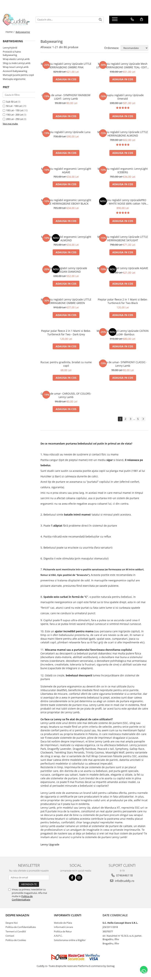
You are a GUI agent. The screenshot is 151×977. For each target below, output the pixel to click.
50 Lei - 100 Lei (14, 106)
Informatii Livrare (63, 927)
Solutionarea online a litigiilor (70, 940)
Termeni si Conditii (16, 931)
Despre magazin (17, 915)
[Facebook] (72, 877)
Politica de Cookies (16, 940)
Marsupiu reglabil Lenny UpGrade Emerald (123, 96)
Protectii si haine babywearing (12, 53)
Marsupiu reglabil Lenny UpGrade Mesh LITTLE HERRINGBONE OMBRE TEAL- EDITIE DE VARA (122, 65)
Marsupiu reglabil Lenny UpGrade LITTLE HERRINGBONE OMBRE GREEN (66, 301)
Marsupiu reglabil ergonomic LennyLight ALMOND (66, 238)
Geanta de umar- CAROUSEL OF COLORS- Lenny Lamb (66, 395)
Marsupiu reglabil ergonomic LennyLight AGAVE (66, 170)
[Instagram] (79, 877)
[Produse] (115, 20)
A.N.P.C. (58, 935)
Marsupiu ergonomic (14, 79)
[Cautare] (100, 20)
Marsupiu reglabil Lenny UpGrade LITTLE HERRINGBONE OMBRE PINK (66, 65)
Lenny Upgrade (50, 844)
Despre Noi (12, 922)
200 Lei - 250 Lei (14, 119)
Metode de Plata (63, 922)
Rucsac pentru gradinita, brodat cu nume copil (66, 363)
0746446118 (124, 875)
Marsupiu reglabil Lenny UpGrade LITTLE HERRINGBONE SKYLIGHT (122, 238)
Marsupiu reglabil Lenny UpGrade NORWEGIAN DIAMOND (66, 269)
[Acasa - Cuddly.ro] (16, 19)
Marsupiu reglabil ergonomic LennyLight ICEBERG (123, 170)
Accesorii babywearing (15, 71)
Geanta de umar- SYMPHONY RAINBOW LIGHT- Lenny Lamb (66, 96)
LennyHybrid (10, 47)
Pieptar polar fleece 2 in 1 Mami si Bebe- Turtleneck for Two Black (123, 301)
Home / (10, 32)
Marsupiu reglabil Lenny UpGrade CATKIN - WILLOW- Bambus (123, 332)
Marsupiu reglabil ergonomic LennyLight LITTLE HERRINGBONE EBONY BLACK (66, 201)
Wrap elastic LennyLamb (16, 59)
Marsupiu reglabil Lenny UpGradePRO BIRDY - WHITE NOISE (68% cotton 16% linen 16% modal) (122, 201)
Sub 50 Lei (11, 101)
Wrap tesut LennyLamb (16, 67)
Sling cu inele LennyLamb (16, 63)
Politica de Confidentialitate (22, 898)
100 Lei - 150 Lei (14, 110)
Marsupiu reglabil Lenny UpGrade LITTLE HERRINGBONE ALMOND (122, 133)
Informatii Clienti (67, 915)
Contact (10, 935)
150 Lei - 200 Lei (14, 114)
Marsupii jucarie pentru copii (18, 75)
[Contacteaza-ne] (132, 19)
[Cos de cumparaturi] (141, 19)
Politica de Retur (63, 931)
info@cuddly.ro (124, 881)
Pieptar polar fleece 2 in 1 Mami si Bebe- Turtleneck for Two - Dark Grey (66, 332)
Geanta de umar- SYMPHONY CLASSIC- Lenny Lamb (122, 363)
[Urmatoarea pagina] (143, 419)
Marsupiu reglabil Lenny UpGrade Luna (66, 132)
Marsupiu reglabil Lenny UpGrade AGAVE (122, 268)
